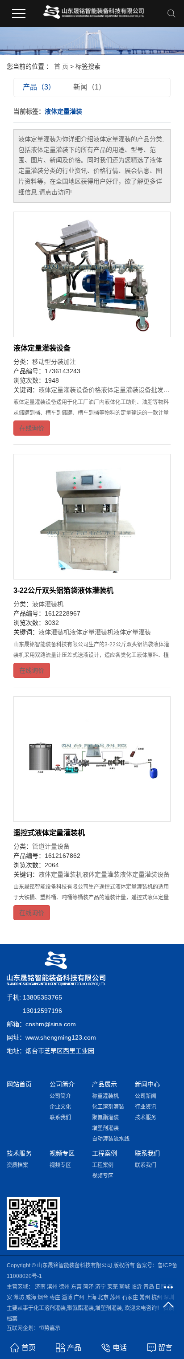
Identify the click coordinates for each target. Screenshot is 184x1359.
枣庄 (55, 1297)
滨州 (52, 1287)
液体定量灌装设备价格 (69, 389)
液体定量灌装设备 (42, 348)
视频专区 (60, 1165)
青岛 (148, 1287)
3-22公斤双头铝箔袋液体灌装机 (63, 590)
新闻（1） (89, 87)
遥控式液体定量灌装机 (49, 833)
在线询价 (31, 428)
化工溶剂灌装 (108, 1107)
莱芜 (112, 1287)
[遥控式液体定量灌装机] (92, 759)
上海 (91, 1297)
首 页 (61, 66)
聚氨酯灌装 (105, 1117)
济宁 (100, 1287)
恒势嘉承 (49, 1328)
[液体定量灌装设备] (92, 274)
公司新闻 (145, 1096)
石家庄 (130, 1297)
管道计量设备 (51, 846)
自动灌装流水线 (111, 1139)
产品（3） (39, 87)
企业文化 (60, 1107)
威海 (30, 1297)
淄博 (67, 1297)
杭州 (156, 1297)
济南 (40, 1287)
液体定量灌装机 (91, 632)
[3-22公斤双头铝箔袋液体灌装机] (92, 517)
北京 (103, 1297)
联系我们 (60, 1117)
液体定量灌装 (132, 632)
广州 (79, 1297)
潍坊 (18, 1297)
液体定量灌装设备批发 (132, 389)
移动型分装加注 (54, 361)
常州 (144, 1297)
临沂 (136, 1287)
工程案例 (102, 1165)
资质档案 (17, 1165)
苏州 (115, 1297)
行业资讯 (145, 1107)
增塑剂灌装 (105, 1128)
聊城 (124, 1287)
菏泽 (88, 1287)
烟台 (43, 1297)
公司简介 (60, 1096)
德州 (64, 1287)
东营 (76, 1287)
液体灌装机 (47, 604)
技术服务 (145, 1117)
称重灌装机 (105, 1096)
